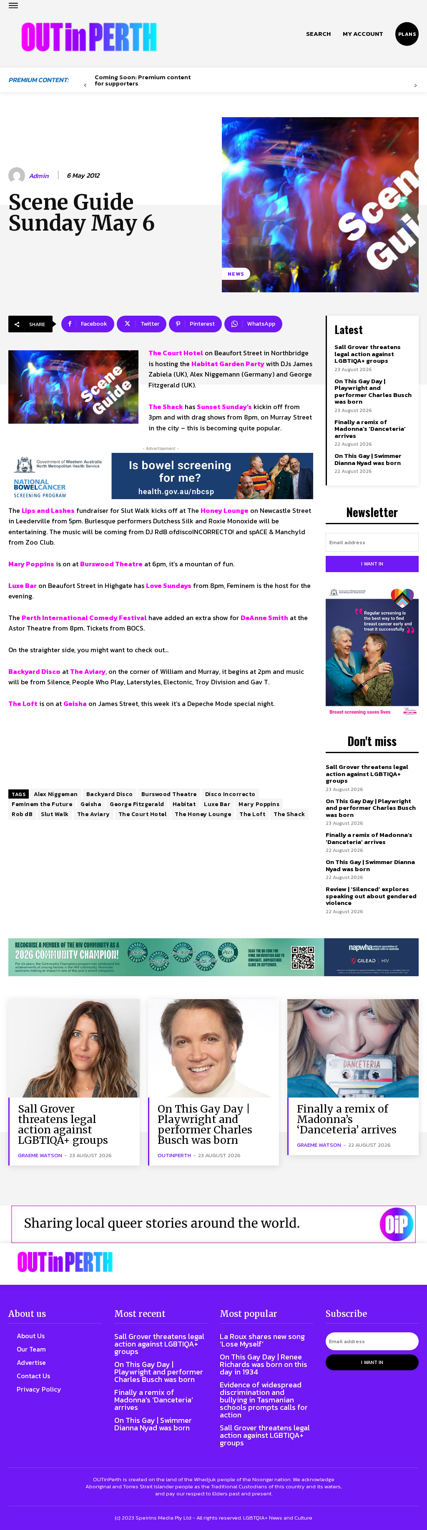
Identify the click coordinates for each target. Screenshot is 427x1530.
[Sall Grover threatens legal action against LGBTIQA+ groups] (74, 1048)
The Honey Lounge (203, 814)
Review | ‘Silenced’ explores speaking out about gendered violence (371, 895)
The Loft (252, 814)
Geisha (90, 804)
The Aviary (93, 814)
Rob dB (22, 814)
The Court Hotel (142, 814)
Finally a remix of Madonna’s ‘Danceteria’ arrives (370, 428)
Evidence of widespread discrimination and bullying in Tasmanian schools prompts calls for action (264, 1399)
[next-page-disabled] (415, 85)
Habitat (184, 804)
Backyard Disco (109, 794)
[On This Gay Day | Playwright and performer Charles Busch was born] (213, 1048)
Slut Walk (55, 814)
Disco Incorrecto (230, 794)
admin (38, 176)
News (236, 274)
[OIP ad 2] (213, 1224)
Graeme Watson (40, 1155)
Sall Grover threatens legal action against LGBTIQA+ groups (367, 353)
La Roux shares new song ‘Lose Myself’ (262, 1340)
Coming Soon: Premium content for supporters (143, 80)
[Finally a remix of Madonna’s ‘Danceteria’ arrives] (353, 1048)
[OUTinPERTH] (89, 37)
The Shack (289, 814)
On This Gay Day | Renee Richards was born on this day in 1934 (263, 1364)
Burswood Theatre (169, 794)
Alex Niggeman (56, 794)
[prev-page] (85, 85)
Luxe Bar (217, 804)
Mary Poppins (259, 804)
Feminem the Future (42, 804)
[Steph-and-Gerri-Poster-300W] (372, 653)
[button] (318, 33)
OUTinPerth (174, 1155)
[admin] (18, 175)
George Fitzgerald (137, 804)
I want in (372, 564)
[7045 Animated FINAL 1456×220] (160, 476)
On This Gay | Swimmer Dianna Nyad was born (368, 459)
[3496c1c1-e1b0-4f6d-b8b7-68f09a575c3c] (213, 957)
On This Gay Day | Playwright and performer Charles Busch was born (373, 391)
